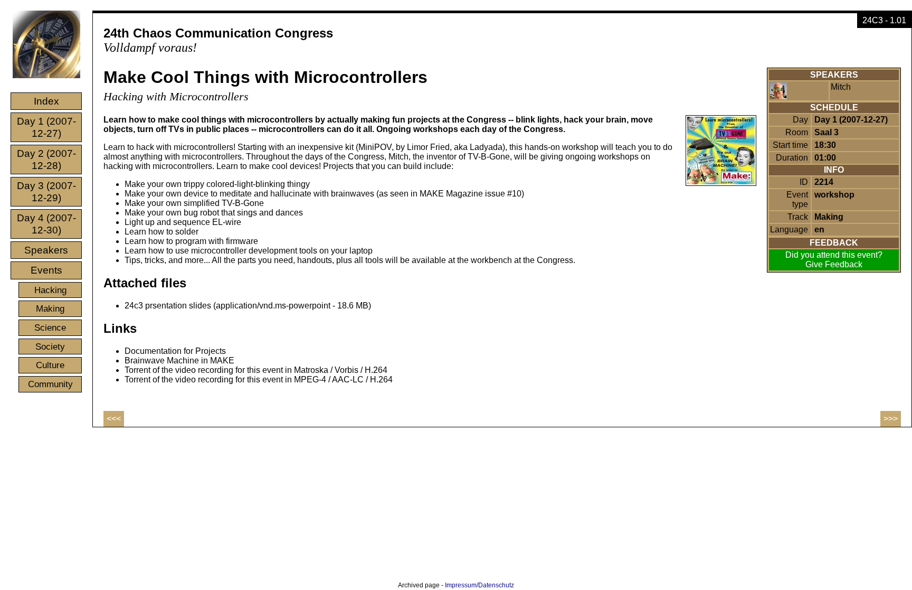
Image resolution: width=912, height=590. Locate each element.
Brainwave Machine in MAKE (179, 360)
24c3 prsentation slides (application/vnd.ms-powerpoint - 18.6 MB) (248, 305)
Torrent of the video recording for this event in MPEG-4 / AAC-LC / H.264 (259, 379)
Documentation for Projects (175, 350)
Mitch (841, 86)
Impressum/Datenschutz (479, 585)
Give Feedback (833, 264)
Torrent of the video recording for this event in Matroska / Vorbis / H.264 (256, 370)
